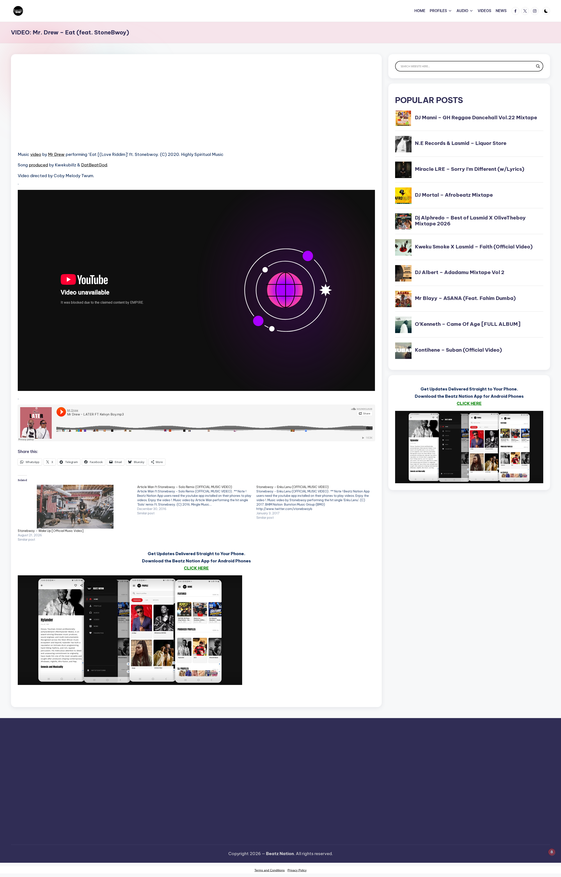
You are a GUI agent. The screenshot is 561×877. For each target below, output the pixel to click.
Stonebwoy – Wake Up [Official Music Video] (50, 531)
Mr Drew (56, 154)
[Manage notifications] (551, 852)
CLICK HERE (196, 568)
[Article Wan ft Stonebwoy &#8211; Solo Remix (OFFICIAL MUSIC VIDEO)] (197, 500)
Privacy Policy (297, 870)
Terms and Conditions (269, 870)
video (35, 154)
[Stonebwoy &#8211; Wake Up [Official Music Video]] (75, 507)
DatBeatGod (94, 165)
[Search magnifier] (538, 66)
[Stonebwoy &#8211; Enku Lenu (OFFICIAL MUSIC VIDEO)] (316, 502)
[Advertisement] (149, 109)
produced (38, 165)
